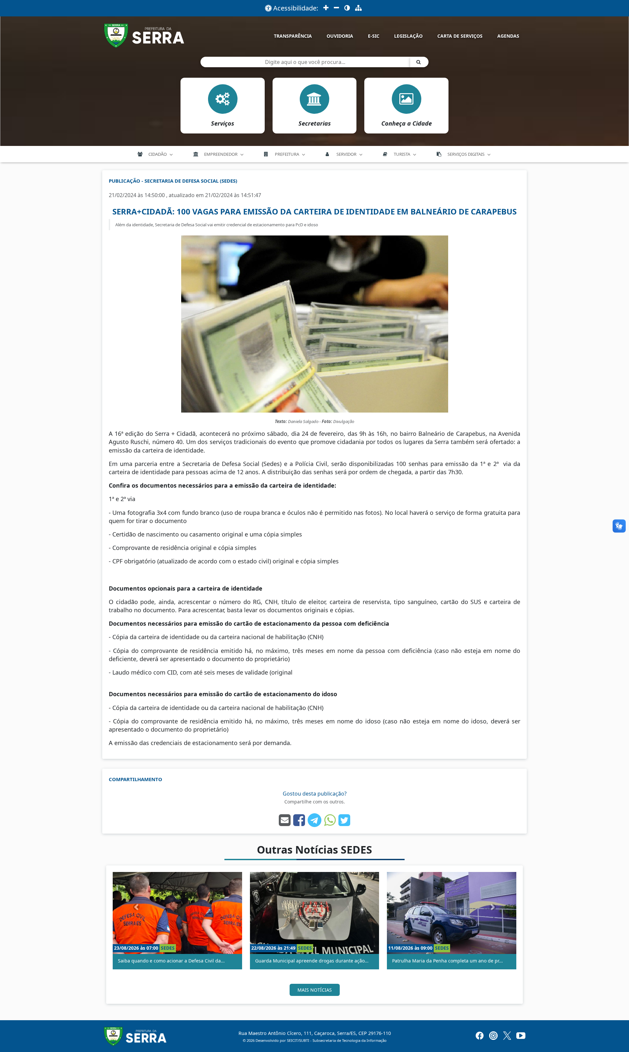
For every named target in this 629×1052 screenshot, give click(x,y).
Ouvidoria (340, 36)
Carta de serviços (460, 36)
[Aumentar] (326, 8)
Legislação (408, 36)
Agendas (508, 36)
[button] (136, 906)
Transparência (293, 36)
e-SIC (373, 36)
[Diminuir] (336, 8)
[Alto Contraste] (347, 8)
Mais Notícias (314, 990)
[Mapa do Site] (358, 8)
